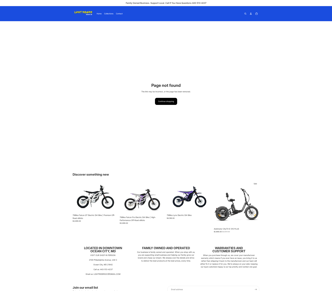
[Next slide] (161, 198)
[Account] (251, 14)
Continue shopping (166, 101)
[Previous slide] (123, 198)
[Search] (245, 14)
